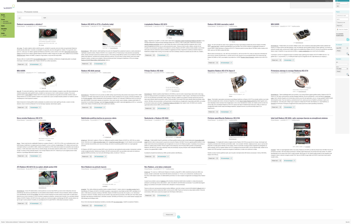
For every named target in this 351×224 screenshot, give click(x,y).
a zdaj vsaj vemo (215, 46)
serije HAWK (29, 94)
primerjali (273, 103)
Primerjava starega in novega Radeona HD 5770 (289, 70)
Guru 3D (44, 88)
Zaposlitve (4, 28)
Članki (2, 26)
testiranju (163, 181)
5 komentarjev (225, 112)
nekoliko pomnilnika (151, 44)
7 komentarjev (162, 55)
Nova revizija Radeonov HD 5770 (29, 118)
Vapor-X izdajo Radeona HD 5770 (248, 101)
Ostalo (3, 33)
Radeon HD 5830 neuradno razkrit (221, 24)
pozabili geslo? (340, 35)
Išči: (20, 18)
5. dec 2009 (283, 72)
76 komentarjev (225, 158)
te (155, 182)
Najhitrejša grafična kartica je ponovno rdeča (98, 118)
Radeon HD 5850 (109, 102)
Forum (3, 19)
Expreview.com (114, 48)
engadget (307, 146)
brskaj (4, 30)
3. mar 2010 (156, 26)
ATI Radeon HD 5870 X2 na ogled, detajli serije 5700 (37, 167)
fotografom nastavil (180, 40)
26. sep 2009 (29, 169)
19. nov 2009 (93, 120)
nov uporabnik (339, 33)
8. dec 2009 (220, 72)
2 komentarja (287, 60)
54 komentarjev (288, 160)
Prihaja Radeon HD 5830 (153, 70)
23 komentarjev (225, 63)
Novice (3, 15)
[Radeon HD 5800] (112, 83)
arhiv (4, 16)
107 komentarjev (99, 156)
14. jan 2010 (156, 72)
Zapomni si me (341, 22)
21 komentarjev (98, 64)
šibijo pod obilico (98, 142)
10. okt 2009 (220, 120)
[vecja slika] (48, 81)
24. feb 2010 (220, 26)
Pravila (3, 222)
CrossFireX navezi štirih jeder (116, 142)
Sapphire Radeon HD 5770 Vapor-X (221, 70)
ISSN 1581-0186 (44, 222)
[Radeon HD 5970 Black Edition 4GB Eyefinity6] (112, 36)
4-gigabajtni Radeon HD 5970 (155, 24)
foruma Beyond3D (199, 140)
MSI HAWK (275, 24)
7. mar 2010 (93, 26)
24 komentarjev (34, 64)
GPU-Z (146, 184)
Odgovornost (22, 222)
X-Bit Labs (178, 137)
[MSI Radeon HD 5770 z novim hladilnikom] (48, 129)
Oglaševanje (30, 222)
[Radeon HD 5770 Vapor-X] (238, 84)
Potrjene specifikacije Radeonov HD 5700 (224, 118)
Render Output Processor (247, 57)
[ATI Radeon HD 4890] (112, 177)
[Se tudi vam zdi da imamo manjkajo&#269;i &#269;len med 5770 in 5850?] (175, 80)
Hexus (170, 37)
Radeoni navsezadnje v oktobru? (30, 24)
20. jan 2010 (93, 72)
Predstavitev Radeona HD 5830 (171, 103)
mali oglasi (5, 21)
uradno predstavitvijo (304, 51)
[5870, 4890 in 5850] (302, 133)
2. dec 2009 (29, 120)
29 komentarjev (162, 156)
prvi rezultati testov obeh (40, 59)
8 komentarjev (98, 107)
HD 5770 (128, 102)
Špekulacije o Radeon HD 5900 (156, 118)
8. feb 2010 (283, 26)
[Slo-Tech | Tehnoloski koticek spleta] (9, 7)
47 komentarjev (34, 203)
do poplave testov (118, 202)
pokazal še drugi (21, 55)
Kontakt (36, 222)
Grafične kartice (42, 26)
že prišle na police (131, 189)
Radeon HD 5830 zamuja (90, 70)
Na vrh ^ (348, 222)
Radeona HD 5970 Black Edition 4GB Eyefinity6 (93, 60)
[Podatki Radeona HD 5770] (238, 129)
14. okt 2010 (29, 26)
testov (104, 142)
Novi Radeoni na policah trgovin (93, 167)
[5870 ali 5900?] (175, 129)
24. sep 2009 (93, 169)
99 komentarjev (98, 205)
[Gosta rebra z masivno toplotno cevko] (302, 81)
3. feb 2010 (29, 72)
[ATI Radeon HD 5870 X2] (48, 178)
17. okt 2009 (156, 120)
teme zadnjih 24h (7, 23)
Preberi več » (21, 64)
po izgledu (35, 194)
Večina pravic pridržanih (12, 222)
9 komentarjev (288, 107)
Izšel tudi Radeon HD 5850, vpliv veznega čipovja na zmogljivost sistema (299, 118)
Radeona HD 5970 (193, 40)
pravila (4, 35)
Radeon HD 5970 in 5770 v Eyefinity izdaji (97, 24)
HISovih (199, 188)
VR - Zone (41, 45)
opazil (145, 142)
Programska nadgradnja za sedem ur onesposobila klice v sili (39, 1)
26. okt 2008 (156, 169)
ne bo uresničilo (88, 98)
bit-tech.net (108, 137)
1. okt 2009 (282, 120)
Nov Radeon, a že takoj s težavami (157, 167)
